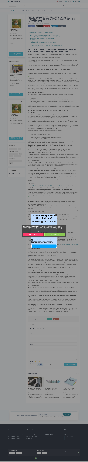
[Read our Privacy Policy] (56, 242)
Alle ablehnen (33, 234)
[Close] (55, 215)
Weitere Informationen (27, 231)
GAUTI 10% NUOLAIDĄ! (44, 246)
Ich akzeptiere (55, 234)
